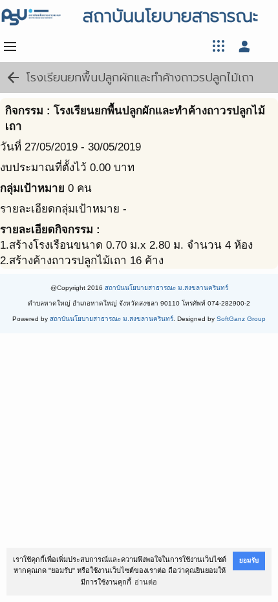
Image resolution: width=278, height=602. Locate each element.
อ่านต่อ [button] (145, 582)
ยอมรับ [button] (249, 560)
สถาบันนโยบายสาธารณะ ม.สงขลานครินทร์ (166, 287)
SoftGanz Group (241, 318)
